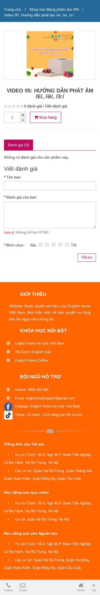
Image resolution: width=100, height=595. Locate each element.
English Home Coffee (31, 360)
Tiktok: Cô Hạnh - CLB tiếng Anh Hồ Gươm (48, 415)
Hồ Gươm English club (32, 352)
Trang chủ (12, 9)
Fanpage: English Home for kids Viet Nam (47, 406)
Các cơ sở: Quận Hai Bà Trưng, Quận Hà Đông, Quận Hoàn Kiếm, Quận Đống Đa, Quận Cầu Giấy (47, 564)
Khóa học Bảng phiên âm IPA (54, 9)
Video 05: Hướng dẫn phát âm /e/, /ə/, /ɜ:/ (39, 15)
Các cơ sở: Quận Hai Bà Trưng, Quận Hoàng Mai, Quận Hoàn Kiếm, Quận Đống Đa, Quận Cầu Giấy (48, 475)
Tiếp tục (87, 257)
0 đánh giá (33, 106)
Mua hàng (47, 117)
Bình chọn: (15, 245)
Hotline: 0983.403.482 (31, 390)
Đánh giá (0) (18, 145)
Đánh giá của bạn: (21, 197)
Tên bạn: (14, 177)
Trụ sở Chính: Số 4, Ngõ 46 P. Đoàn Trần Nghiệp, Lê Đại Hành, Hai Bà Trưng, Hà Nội (48, 459)
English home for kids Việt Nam (39, 343)
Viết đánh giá (56, 106)
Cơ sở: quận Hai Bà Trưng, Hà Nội (41, 519)
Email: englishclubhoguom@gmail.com (44, 398)
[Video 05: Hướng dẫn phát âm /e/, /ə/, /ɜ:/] (50, 55)
